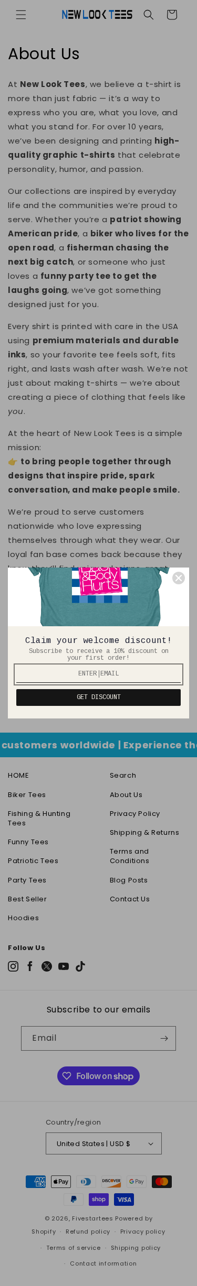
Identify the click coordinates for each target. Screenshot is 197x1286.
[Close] (178, 578)
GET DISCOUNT (99, 697)
